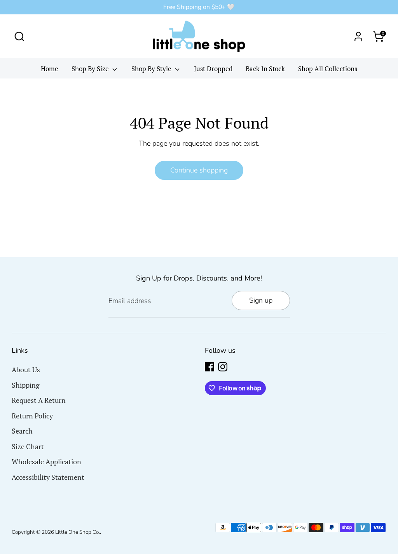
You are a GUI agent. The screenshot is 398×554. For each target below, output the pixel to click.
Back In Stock (265, 68)
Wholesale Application (46, 461)
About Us (26, 369)
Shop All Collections (327, 68)
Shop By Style (152, 68)
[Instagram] (222, 366)
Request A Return (39, 400)
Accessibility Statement (48, 477)
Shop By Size (91, 68)
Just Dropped (213, 68)
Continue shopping (199, 170)
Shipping (25, 385)
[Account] (358, 36)
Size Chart (28, 446)
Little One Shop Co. (77, 532)
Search (22, 431)
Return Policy (32, 415)
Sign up (260, 300)
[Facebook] (209, 366)
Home (49, 68)
